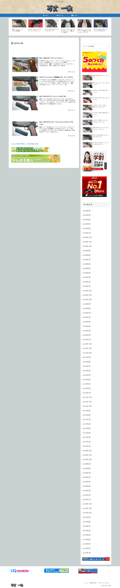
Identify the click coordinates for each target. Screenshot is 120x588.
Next (110, 27)
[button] (108, 46)
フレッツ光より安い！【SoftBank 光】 (25, 144)
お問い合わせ (93, 583)
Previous (10, 27)
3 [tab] (62, 36)
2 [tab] (60, 36)
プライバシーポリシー (104, 583)
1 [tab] (57, 36)
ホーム (86, 583)
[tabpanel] (19, 26)
